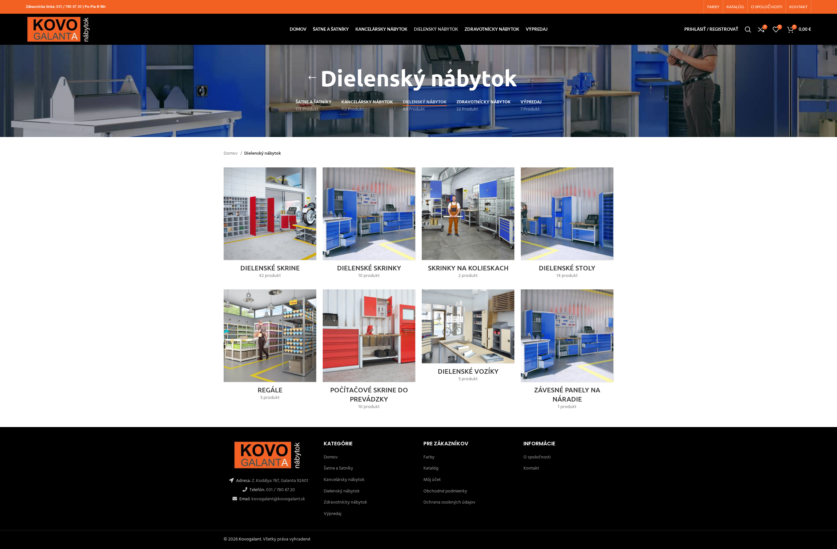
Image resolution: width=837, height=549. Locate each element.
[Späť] (312, 77)
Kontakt (531, 468)
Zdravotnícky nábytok (345, 502)
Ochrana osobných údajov (449, 502)
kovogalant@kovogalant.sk (277, 499)
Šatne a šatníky (338, 468)
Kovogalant (250, 539)
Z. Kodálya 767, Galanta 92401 (280, 481)
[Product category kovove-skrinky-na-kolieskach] (468, 225)
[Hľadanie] (748, 29)
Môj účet (432, 480)
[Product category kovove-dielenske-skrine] (270, 225)
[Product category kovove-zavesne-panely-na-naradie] (567, 351)
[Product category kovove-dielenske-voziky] (468, 337)
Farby (429, 457)
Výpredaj (332, 514)
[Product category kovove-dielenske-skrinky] (369, 225)
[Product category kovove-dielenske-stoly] (567, 225)
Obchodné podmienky (445, 491)
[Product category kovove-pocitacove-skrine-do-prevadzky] (369, 351)
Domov (231, 153)
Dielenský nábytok (342, 491)
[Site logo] (59, 29)
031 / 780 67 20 (69, 7)
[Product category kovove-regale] (270, 347)
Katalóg (430, 468)
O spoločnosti (537, 457)
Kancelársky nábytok (344, 480)
